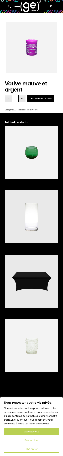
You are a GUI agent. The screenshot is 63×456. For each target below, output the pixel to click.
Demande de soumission (41, 98)
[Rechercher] (8, 6)
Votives (35, 110)
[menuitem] (8, 6)
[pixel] (31, 6)
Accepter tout (31, 431)
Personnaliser (31, 440)
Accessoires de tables (23, 110)
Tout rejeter (31, 449)
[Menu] (15, 6)
